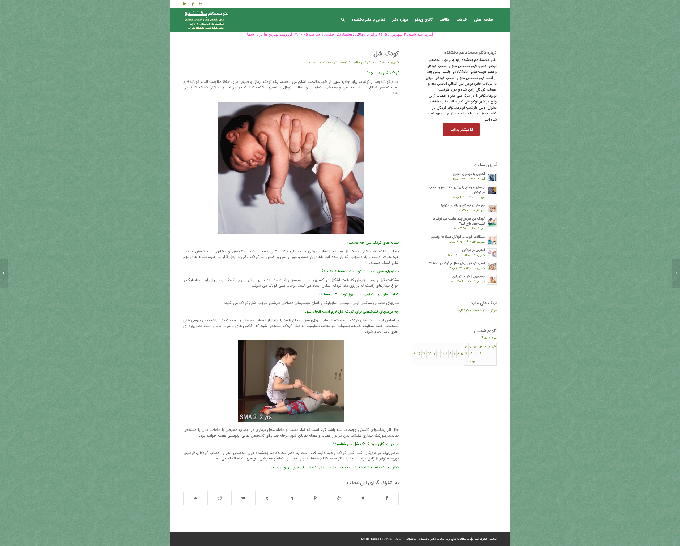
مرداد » (470, 361)
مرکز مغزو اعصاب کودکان (477, 310)
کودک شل (386, 54)
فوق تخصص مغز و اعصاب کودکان (332, 467)
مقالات (356, 62)
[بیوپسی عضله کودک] (676, 273)
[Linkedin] (185, 4)
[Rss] (201, 4)
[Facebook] (193, 4)
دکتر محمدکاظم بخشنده (323, 62)
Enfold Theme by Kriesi (376, 539)
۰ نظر (370, 62)
